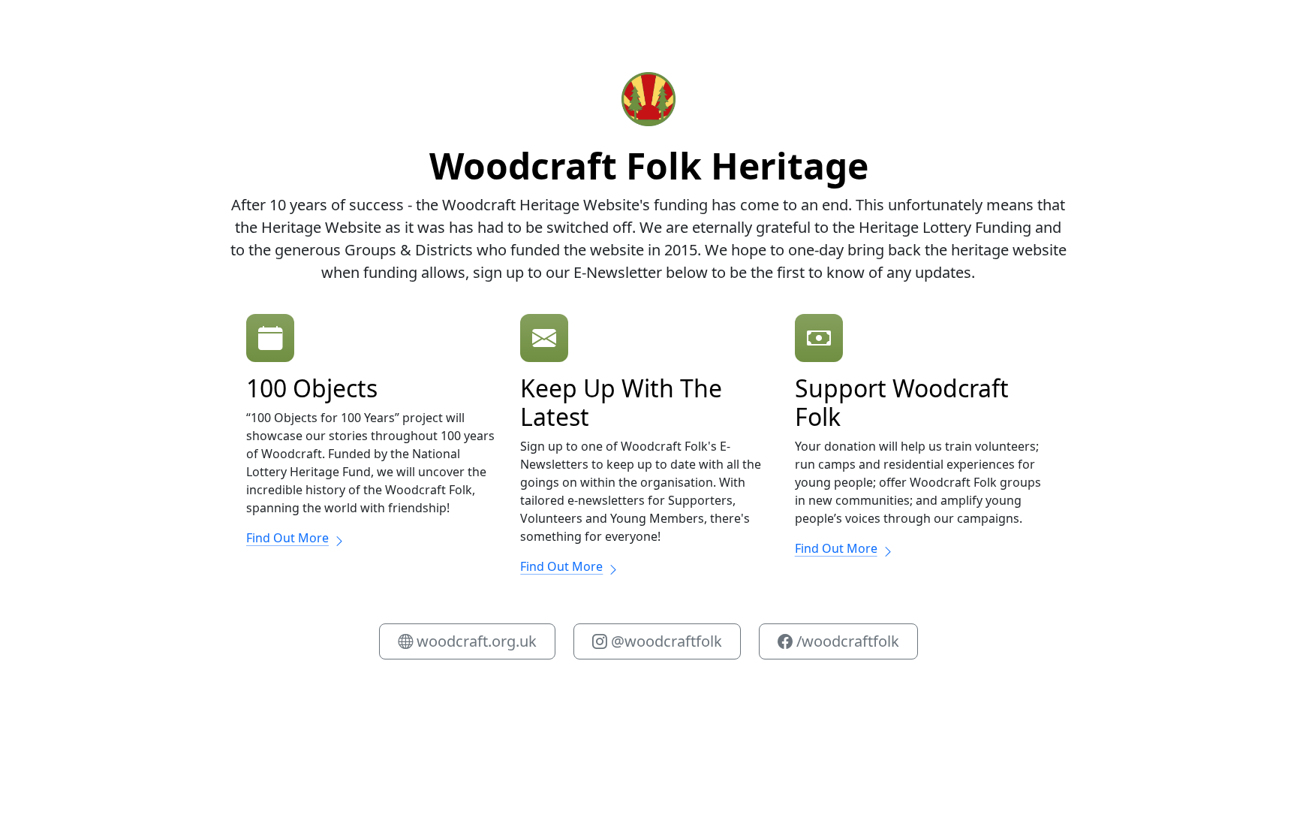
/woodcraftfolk (846, 641)
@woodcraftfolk (664, 641)
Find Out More (287, 538)
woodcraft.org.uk (475, 641)
